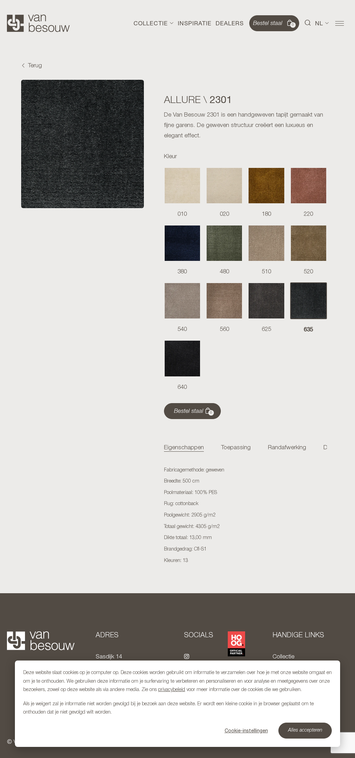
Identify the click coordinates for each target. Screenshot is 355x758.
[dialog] (177, 704)
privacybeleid (171, 690)
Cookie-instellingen (246, 730)
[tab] (184, 448)
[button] (308, 23)
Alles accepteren (305, 730)
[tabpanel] (245, 515)
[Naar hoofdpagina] (38, 23)
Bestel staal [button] (273, 23)
